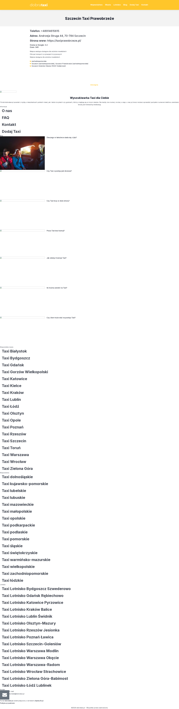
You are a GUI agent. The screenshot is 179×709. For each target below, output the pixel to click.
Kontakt (144, 5)
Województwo (96, 5)
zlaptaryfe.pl (38, 701)
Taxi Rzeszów (14, 434)
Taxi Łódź (10, 406)
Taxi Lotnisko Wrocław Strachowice (34, 671)
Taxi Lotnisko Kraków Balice (27, 609)
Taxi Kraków (13, 392)
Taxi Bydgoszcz (16, 358)
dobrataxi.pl (9, 701)
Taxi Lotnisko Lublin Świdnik (27, 616)
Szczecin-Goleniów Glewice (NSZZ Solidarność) (49, 66)
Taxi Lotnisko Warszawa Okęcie (30, 657)
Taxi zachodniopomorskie (25, 573)
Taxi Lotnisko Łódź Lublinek (27, 685)
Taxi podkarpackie (18, 525)
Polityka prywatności (7, 703)
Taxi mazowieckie (18, 504)
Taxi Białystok (14, 351)
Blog (125, 5)
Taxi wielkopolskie (18, 566)
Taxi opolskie (13, 518)
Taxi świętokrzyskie (19, 552)
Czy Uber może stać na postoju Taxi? (61, 318)
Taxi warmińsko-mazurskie (26, 559)
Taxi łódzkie (12, 580)
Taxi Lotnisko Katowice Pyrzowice (32, 602)
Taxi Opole (11, 420)
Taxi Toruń (11, 448)
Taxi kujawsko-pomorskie (25, 483)
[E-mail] (4, 695)
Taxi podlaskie (15, 532)
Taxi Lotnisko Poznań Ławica (28, 637)
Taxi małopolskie (17, 511)
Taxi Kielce (11, 385)
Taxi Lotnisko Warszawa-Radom (31, 664)
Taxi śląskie (12, 546)
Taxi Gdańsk (13, 365)
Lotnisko (117, 5)
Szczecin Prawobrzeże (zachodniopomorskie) (71, 64)
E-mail (11, 691)
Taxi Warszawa (15, 454)
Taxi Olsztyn (13, 413)
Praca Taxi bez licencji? (56, 231)
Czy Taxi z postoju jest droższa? (59, 171)
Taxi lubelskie (14, 490)
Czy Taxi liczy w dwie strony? (58, 201)
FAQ (5, 117)
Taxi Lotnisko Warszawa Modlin (30, 651)
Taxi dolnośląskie (17, 477)
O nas (7, 110)
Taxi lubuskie (13, 497)
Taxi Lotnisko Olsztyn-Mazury (29, 623)
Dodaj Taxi (134, 5)
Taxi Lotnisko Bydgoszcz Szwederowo (36, 588)
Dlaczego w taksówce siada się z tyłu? (62, 137)
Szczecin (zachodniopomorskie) (43, 64)
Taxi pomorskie (15, 539)
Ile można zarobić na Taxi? (57, 288)
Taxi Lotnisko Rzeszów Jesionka (31, 630)
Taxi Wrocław (14, 461)
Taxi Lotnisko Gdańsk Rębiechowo (32, 595)
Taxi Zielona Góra (17, 468)
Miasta (108, 5)
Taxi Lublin (11, 399)
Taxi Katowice (14, 378)
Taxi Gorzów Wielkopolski (25, 372)
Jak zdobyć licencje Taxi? (56, 258)
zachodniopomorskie (39, 61)
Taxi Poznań (12, 427)
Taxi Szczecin (14, 441)
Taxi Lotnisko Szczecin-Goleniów (31, 644)
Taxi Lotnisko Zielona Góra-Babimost (35, 678)
